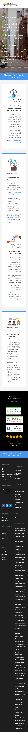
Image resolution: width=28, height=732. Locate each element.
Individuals (18, 470)
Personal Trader (19, 497)
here (23, 623)
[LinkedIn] (10, 505)
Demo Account (19, 518)
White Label (5, 538)
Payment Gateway (20, 489)
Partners (4, 533)
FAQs (3, 557)
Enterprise (5, 520)
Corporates (18, 473)
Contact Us (5, 554)
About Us (4, 552)
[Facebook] (3, 505)
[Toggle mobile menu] (25, 4)
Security (4, 559)
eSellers (17, 478)
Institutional (18, 476)
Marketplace (5, 518)
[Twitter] (7, 505)
